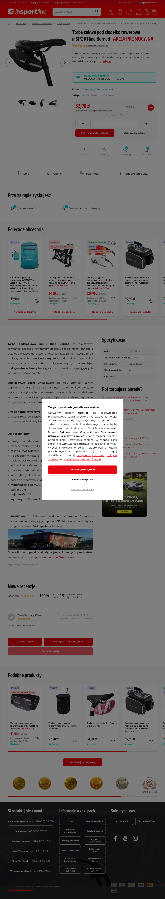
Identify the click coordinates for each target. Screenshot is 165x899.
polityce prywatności (90, 455)
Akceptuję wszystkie (82, 469)
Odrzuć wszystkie (82, 479)
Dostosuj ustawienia (82, 489)
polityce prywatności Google (82, 459)
